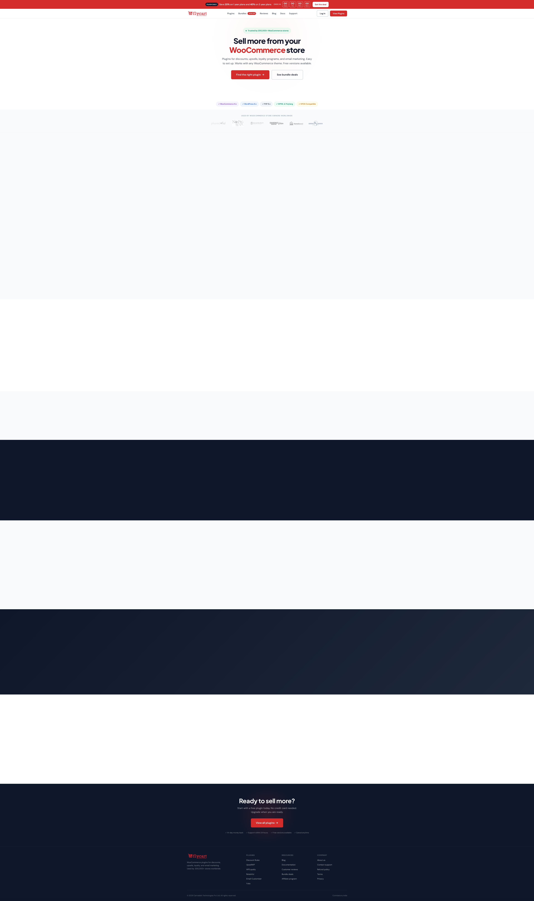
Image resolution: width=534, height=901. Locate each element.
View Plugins (338, 13)
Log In (322, 13)
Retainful (250, 874)
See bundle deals (287, 74)
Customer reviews (290, 869)
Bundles (246, 13)
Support (293, 13)
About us (321, 860)
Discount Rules (252, 860)
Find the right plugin (248, 74)
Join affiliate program (226, 683)
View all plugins (265, 823)
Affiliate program (289, 878)
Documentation (289, 864)
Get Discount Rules (199, 380)
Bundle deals (287, 874)
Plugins (230, 13)
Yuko (248, 883)
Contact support (324, 864)
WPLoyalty (251, 869)
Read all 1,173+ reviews (267, 598)
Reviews (264, 13)
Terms (320, 874)
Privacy (320, 878)
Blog (274, 13)
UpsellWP (250, 864)
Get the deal (320, 4)
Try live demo (225, 380)
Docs (282, 13)
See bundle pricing (199, 683)
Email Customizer (254, 878)
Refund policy (323, 869)
